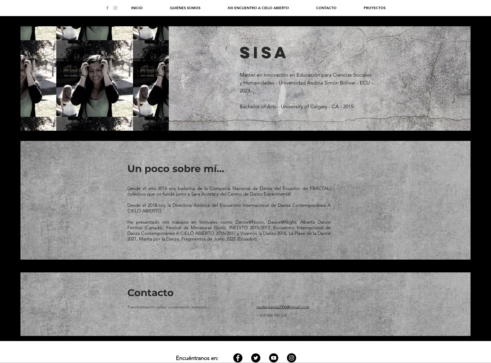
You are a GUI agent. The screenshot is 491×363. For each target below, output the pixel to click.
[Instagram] (291, 357)
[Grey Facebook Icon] (107, 7)
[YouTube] (273, 357)
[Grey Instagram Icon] (115, 7)
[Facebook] (237, 357)
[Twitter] (255, 357)
